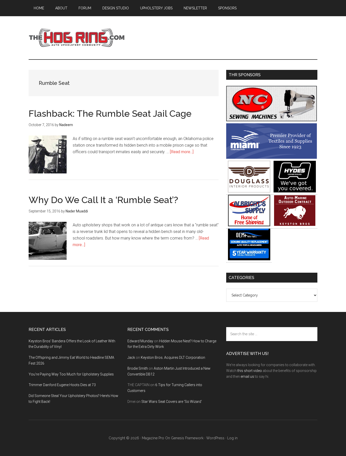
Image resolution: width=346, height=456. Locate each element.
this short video (249, 371)
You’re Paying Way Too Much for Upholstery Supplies (71, 374)
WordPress (215, 438)
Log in (232, 438)
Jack (131, 357)
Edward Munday (140, 341)
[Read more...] (182, 151)
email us (247, 376)
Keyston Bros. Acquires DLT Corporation (173, 357)
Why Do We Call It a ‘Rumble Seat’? (103, 199)
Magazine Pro (153, 438)
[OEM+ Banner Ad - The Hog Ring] (249, 258)
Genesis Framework (187, 438)
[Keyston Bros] (295, 225)
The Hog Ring (77, 37)
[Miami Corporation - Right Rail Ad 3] (271, 157)
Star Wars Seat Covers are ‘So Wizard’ (171, 402)
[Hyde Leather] (295, 191)
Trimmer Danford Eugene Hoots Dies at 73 (62, 385)
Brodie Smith (137, 368)
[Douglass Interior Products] (249, 191)
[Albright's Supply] (249, 225)
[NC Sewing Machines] (271, 119)
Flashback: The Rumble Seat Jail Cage (110, 113)
